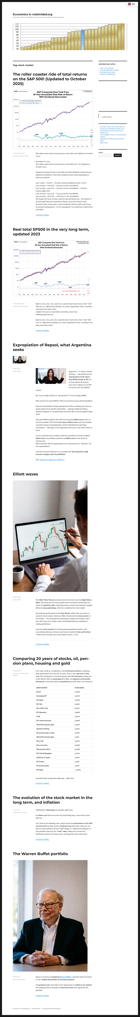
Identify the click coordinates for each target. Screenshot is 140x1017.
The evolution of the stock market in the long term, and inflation (52, 800)
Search (101, 152)
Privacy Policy (36, 1008)
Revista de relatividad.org (107, 74)
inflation (15, 812)
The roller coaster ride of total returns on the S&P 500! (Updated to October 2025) (50, 79)
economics (16, 156)
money (22, 673)
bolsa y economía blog (107, 68)
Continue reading (42, 215)
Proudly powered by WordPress (51, 1008)
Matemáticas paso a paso (107, 72)
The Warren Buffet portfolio (40, 853)
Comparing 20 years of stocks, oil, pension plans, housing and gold (51, 661)
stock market (24, 156)
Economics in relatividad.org (32, 14)
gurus (14, 979)
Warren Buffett (65, 977)
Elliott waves (25, 474)
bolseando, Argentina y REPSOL (52, 460)
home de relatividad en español (109, 70)
